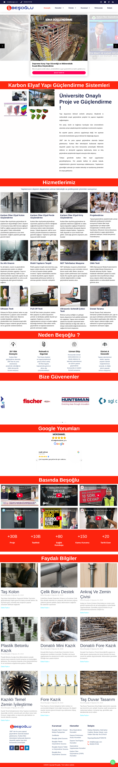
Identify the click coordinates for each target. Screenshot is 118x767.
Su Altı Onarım (7, 263)
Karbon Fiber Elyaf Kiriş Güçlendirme (71, 216)
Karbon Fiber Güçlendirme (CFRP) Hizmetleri (77, 754)
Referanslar (99, 8)
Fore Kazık (51, 699)
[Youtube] (22, 748)
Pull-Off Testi (36, 309)
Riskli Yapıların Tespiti (40, 263)
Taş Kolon (10, 591)
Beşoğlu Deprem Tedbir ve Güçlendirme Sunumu (60, 748)
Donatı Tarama (97, 309)
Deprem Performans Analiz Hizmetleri (76, 736)
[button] (3, 401)
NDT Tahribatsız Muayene (72, 263)
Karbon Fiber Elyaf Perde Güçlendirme (42, 216)
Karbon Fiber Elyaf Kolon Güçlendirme (12, 216)
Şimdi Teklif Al (59, 73)
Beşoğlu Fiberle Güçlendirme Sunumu (59, 743)
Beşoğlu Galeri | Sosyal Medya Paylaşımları (59, 731)
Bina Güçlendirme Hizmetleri (76, 731)
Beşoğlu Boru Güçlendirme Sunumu (59, 753)
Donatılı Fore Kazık (98, 645)
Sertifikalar (55, 735)
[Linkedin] (27, 748)
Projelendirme (96, 215)
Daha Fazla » (5, 607)
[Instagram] (16, 748)
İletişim (109, 8)
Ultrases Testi (6, 309)
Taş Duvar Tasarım (97, 699)
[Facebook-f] (11, 748)
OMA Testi (95, 263)
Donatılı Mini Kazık (58, 645)
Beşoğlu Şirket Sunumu (59, 738)
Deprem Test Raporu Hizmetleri (76, 742)
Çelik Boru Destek (57, 591)
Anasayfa (47, 8)
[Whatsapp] (112, 762)
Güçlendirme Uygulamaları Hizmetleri (78, 747)
